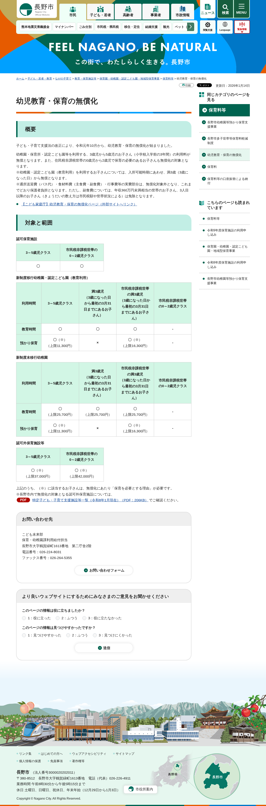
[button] (225, 9)
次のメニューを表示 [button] (190, 27)
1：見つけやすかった (44, 635)
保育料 (212, 166)
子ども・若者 (100, 15)
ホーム (20, 78)
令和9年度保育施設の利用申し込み (226, 232)
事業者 (156, 15)
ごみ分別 (85, 26)
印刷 (188, 85)
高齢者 (128, 15)
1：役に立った (39, 618)
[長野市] (37, 9)
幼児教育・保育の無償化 (224, 155)
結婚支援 (151, 26)
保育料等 (168, 78)
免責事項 (56, 761)
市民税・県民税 (108, 26)
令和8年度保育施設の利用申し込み (226, 264)
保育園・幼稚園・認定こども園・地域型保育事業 (129, 78)
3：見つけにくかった (115, 635)
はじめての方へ (52, 753)
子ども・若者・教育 (39, 78)
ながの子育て (63, 78)
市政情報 (183, 15)
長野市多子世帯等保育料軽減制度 (227, 140)
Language (224, 30)
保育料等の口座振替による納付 (227, 181)
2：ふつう (70, 618)
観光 (166, 26)
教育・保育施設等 (85, 78)
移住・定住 (132, 26)
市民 (72, 15)
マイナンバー (64, 26)
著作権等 (78, 761)
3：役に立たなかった (105, 618)
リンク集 (25, 753)
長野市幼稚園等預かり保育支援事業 (227, 124)
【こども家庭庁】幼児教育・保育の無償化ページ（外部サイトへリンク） (79, 204)
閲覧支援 (207, 30)
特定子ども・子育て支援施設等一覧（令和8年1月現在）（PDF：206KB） (90, 500)
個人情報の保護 (30, 761)
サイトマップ (125, 753)
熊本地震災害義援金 (35, 26)
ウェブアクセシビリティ (89, 753)
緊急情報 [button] (242, 29)
